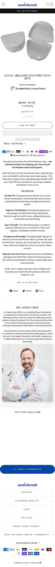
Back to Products (29, 469)
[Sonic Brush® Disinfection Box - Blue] (12, 449)
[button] (27, 133)
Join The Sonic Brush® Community (27, 535)
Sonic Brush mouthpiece (14, 259)
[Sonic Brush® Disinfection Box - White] (9, 449)
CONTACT (27, 492)
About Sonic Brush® (26, 526)
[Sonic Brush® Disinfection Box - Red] (15, 449)
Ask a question (27, 282)
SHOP (26, 509)
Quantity (27, 111)
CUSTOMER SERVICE (27, 501)
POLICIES (26, 518)
